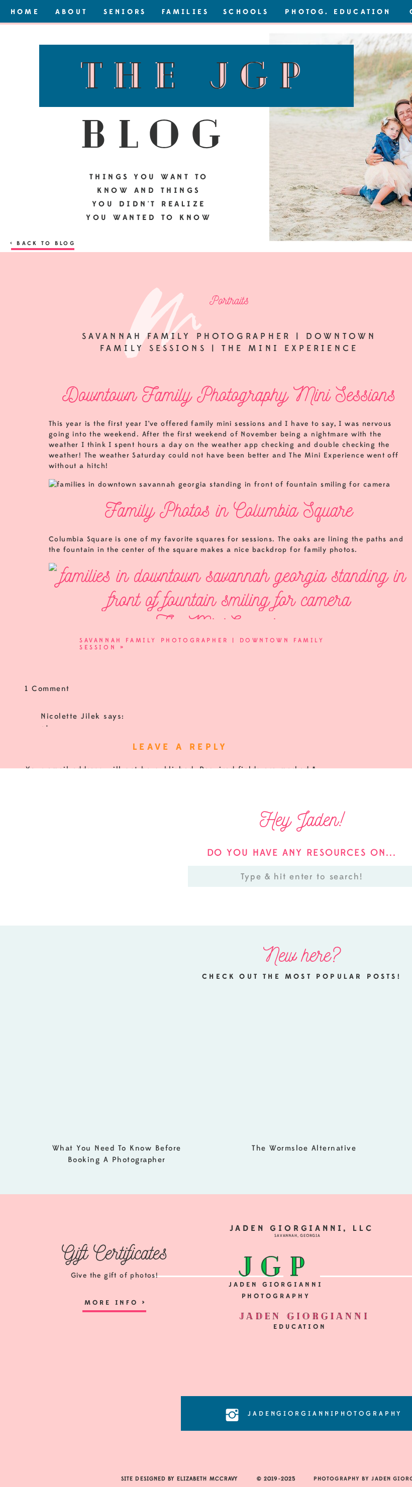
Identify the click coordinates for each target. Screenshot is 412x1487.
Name (40, 903)
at (45, 728)
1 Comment (47, 689)
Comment (48, 789)
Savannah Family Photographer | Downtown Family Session (202, 643)
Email (40, 935)
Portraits (229, 300)
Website (41, 967)
